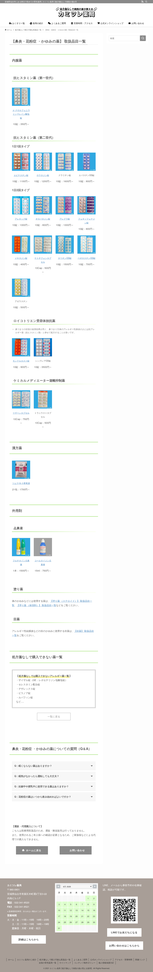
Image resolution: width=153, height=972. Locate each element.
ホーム (11, 959)
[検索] (146, 1)
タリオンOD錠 (65, 257)
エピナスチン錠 (21, 175)
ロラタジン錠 (43, 175)
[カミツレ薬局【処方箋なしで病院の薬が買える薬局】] (76, 12)
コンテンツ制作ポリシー (84, 962)
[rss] (142, 1)
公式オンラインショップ (101, 959)
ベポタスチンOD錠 (86, 257)
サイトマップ (65, 962)
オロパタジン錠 (43, 218)
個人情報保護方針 (106, 962)
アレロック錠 (21, 218)
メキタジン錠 (21, 257)
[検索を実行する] (143, 38)
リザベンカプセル (21, 412)
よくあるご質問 (80, 959)
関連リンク (140, 959)
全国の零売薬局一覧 (47, 962)
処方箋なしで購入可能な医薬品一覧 (55, 959)
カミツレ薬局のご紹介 (26, 959)
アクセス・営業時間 (123, 959)
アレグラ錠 (64, 218)
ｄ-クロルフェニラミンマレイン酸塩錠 (21, 114)
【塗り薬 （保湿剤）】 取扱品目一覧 (36, 605)
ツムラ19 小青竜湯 (21, 483)
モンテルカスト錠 (21, 360)
